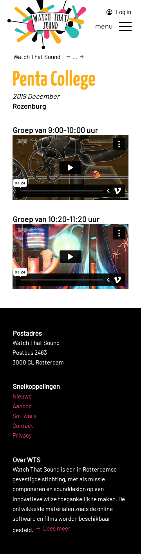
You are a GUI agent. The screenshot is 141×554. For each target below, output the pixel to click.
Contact (23, 425)
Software (24, 415)
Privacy (22, 435)
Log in (122, 11)
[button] (125, 26)
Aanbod (22, 405)
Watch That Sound (36, 56)
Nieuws (22, 396)
